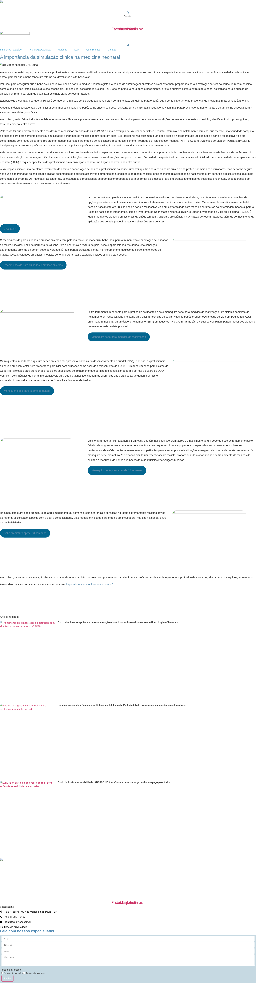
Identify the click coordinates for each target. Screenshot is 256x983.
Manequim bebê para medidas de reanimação (119, 336)
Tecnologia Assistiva (40, 23)
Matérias (62, 23)
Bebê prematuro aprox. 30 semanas (25, 533)
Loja (76, 23)
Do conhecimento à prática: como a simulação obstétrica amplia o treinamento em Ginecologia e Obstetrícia (118, 622)
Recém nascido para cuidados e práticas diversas (33, 265)
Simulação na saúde (11, 23)
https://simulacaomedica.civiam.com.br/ (89, 584)
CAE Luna (10, 228)
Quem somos (93, 23)
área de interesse (11, 969)
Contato (112, 23)
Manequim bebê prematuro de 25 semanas (117, 470)
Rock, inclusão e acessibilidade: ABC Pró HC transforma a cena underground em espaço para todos (114, 782)
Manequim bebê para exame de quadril (27, 390)
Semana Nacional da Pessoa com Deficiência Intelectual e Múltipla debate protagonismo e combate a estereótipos (121, 705)
